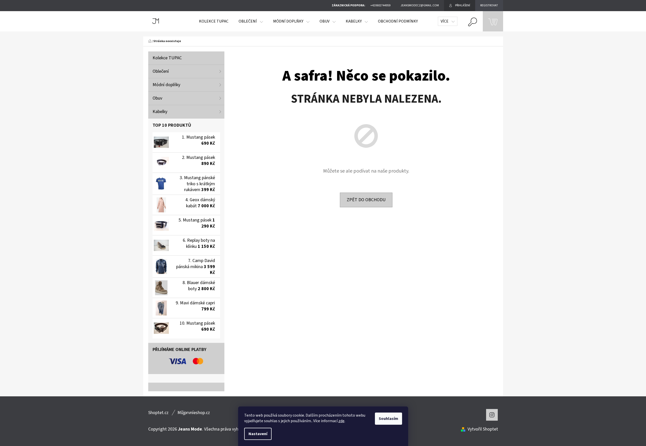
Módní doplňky (166, 85)
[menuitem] (214, 21)
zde (341, 421)
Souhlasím (388, 418)
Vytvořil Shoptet (483, 429)
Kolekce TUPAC (167, 58)
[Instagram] (492, 415)
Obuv (157, 98)
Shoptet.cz (158, 413)
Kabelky (160, 111)
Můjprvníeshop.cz (193, 413)
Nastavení (258, 434)
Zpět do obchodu (366, 200)
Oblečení (161, 71)
